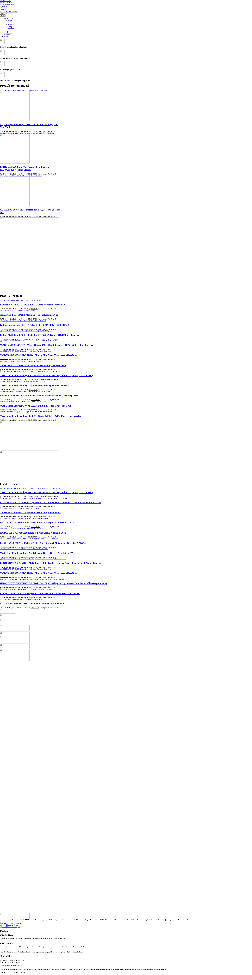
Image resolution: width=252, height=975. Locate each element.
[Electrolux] (15, 631)
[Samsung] (8, 618)
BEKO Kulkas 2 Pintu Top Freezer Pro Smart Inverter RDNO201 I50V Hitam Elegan (28, 168)
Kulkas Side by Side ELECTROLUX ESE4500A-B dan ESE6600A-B (34, 325)
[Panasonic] (15, 648)
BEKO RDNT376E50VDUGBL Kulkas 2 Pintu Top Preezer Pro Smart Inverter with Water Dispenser (51, 563)
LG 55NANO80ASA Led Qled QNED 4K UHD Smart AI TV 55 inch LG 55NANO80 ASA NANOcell (50, 502)
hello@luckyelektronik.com (8, 4)
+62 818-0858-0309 (6, 2)
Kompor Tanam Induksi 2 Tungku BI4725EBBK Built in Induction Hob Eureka (40, 593)
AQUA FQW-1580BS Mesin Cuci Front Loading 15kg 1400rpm (32, 603)
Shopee (3, 10)
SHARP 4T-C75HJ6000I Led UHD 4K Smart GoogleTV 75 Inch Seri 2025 (37, 522)
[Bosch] (8, 624)
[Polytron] (15, 635)
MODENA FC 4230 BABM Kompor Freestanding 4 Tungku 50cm (33, 365)
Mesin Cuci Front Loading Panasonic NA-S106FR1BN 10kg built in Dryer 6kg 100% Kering (46, 375)
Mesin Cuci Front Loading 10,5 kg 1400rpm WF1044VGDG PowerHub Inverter (40, 416)
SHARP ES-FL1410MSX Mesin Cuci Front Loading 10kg (29, 315)
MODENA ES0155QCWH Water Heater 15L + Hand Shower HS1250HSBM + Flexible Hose (47, 345)
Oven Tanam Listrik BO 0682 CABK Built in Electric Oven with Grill (35, 405)
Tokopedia (4, 8)
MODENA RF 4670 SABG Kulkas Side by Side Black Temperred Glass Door (38, 355)
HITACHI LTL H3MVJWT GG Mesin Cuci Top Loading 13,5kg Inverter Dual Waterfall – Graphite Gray (53, 583)
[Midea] (15, 660)
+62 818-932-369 (5, 1)
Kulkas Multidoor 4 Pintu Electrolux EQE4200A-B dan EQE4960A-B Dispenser (40, 335)
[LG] (8, 613)
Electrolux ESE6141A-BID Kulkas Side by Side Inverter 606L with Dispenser (39, 395)
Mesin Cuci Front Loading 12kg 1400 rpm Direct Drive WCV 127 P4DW (37, 553)
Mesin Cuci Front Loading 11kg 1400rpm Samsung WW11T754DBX (34, 385)
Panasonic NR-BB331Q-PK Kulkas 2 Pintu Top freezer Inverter (32, 304)
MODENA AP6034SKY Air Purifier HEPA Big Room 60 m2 (30, 512)
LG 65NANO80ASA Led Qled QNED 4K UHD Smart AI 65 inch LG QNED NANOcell (43, 543)
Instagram (4, 6)
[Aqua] (15, 643)
